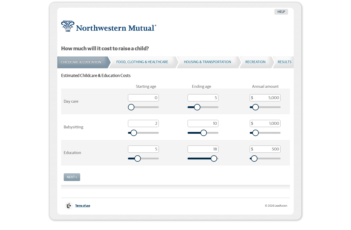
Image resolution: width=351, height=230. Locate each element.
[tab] (82, 62)
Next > (72, 177)
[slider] (143, 107)
